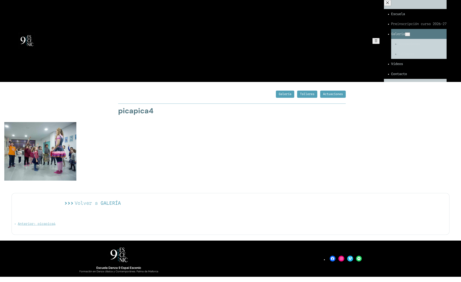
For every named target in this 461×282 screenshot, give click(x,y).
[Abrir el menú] (376, 41)
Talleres (307, 94)
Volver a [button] (98, 203)
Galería (285, 94)
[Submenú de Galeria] (407, 34)
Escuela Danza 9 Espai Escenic (118, 268)
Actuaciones (333, 94)
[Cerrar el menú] (387, 3)
